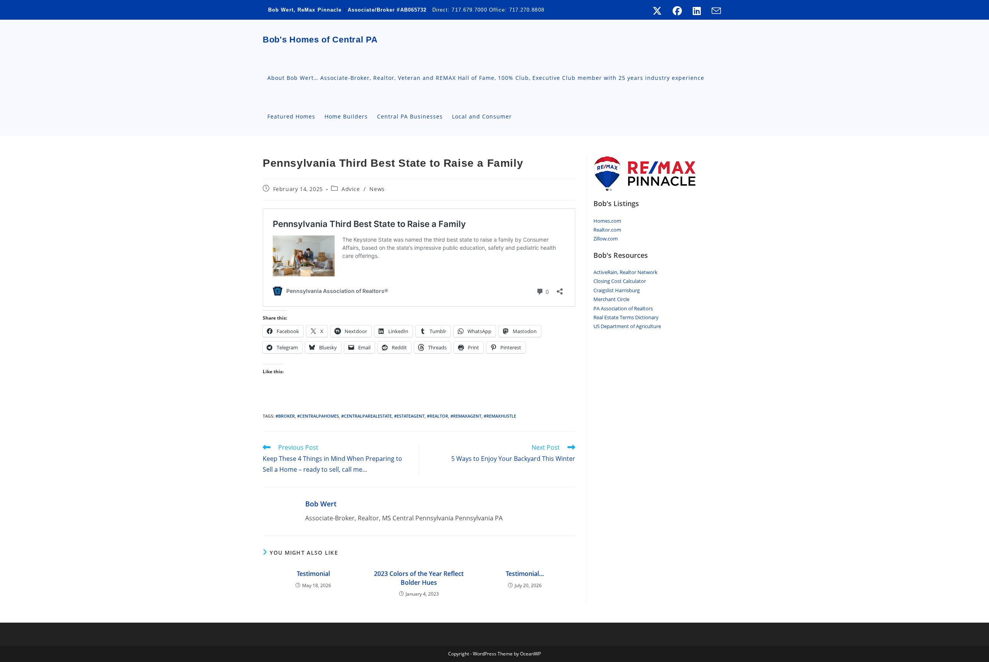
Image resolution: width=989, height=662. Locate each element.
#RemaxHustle (500, 416)
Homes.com (607, 220)
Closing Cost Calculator (619, 281)
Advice (351, 189)
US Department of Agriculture (627, 326)
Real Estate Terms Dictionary (626, 317)
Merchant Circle (611, 299)
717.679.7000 (469, 10)
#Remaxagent (465, 416)
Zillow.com (605, 238)
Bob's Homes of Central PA (320, 39)
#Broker (285, 416)
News (376, 189)
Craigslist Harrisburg (616, 290)
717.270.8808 (526, 10)
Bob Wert (320, 503)
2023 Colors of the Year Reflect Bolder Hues (419, 577)
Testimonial (313, 573)
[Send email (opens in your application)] (713, 10)
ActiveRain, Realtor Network (625, 272)
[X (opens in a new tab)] (657, 10)
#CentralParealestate (366, 416)
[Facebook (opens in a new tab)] (677, 10)
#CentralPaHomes (318, 416)
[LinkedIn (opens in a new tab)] (696, 10)
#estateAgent (409, 416)
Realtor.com (607, 229)
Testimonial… (525, 573)
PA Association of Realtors (623, 308)
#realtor (437, 416)
